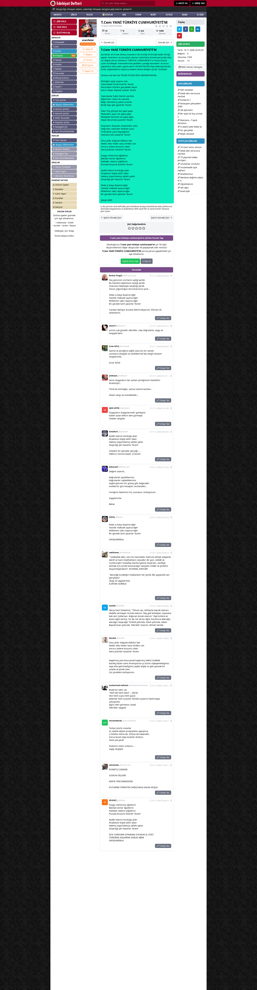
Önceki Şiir (109, 42)
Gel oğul (184, 187)
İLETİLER (169, 14)
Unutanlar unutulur (190, 163)
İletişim (59, 207)
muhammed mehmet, (128, 685)
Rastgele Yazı (61, 153)
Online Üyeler (62, 184)
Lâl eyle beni (186, 110)
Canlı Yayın (60, 193)
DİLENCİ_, (117, 800)
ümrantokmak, (122, 721)
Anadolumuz (186, 174)
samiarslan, (120, 765)
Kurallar (59, 198)
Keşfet (58, 64)
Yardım (58, 202)
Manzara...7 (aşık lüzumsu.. (187, 122)
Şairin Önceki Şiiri (112, 217)
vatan (113, 161)
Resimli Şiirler (62, 113)
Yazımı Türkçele (62, 167)
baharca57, (119, 467)
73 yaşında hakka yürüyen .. (187, 159)
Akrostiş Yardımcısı (64, 175)
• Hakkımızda (60, 222)
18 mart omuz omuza (190, 147)
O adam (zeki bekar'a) (191, 126)
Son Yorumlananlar (64, 131)
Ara (57, 46)
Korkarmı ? (185, 100)
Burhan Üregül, (122, 275)
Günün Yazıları (62, 149)
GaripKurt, (118, 431)
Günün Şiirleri (62, 109)
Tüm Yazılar (61, 140)
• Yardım (64, 225)
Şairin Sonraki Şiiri (160, 217)
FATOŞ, (116, 517)
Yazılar (58, 60)
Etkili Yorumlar (62, 117)
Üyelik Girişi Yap (130, 261)
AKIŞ (124, 14)
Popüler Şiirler (62, 122)
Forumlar (59, 73)
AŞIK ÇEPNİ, (119, 408)
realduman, (119, 552)
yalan (132, 176)
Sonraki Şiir (164, 42)
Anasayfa (59, 42)
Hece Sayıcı (60, 171)
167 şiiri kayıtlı (89, 44)
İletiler (58, 68)
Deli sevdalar (186, 89)
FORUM (138, 14)
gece (106, 194)
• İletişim (72, 225)
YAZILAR (89, 14)
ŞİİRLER (74, 14)
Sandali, (116, 606)
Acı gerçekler (186, 130)
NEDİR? (153, 14)
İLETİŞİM (200, 14)
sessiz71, (117, 326)
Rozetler (59, 189)
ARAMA (184, 14)
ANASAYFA (57, 14)
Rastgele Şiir (61, 126)
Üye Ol (147, 261)
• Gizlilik (70, 222)
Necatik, (116, 638)
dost (123, 125)
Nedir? (58, 86)
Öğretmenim (186, 184)
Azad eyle (185, 191)
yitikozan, (118, 376)
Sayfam (58, 91)
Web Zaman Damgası (192, 67)
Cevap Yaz (164, 318)
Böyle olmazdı (187, 133)
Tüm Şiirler (60, 100)
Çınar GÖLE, (119, 346)
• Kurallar (56, 225)
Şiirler (58, 51)
